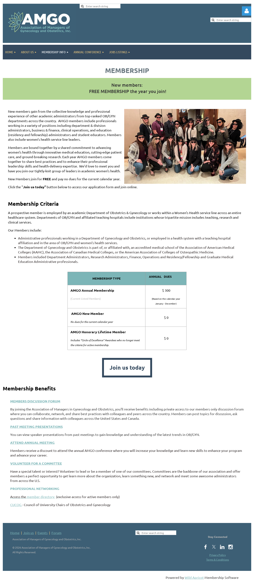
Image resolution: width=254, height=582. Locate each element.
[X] (213, 547)
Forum (57, 533)
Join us (28, 533)
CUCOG (16, 505)
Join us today (127, 367)
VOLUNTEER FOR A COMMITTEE (36, 463)
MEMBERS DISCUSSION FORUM (35, 401)
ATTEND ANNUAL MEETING (32, 442)
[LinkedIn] (222, 547)
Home (15, 533)
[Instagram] (230, 547)
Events (43, 533)
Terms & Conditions (217, 559)
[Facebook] (205, 547)
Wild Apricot (194, 577)
